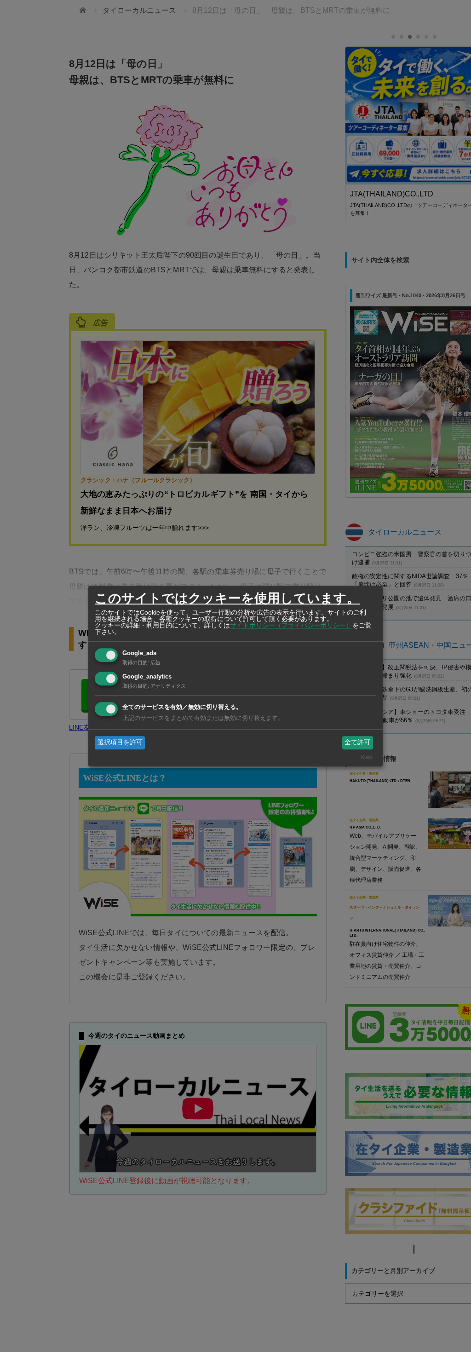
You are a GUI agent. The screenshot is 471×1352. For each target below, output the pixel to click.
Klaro (367, 757)
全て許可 (357, 742)
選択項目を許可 (120, 742)
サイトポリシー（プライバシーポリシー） (291, 625)
